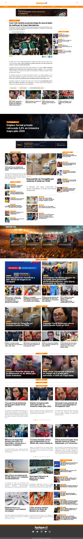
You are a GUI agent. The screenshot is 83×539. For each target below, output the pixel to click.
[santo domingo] (7, 206)
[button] (13, 88)
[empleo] (59, 155)
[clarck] (55, 46)
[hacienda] (59, 164)
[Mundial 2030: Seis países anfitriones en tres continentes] (7, 213)
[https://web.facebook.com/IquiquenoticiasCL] (33, 532)
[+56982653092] (49, 532)
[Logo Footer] (41, 529)
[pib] (59, 181)
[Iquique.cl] (6, 3)
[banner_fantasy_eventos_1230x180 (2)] (41, 16)
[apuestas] (7, 186)
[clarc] (55, 36)
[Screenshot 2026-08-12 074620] (57, 502)
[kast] (57, 494)
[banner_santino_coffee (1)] (41, 148)
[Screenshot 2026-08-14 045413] (57, 464)
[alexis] (57, 472)
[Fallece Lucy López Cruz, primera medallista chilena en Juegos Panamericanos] (7, 193)
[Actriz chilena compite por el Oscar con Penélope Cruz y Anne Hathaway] (57, 510)
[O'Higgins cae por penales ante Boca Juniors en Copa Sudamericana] (55, 52)
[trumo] (57, 479)
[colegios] (57, 487)
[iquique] (41, 5)
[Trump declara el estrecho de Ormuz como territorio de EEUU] (59, 172)
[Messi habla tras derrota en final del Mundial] (7, 220)
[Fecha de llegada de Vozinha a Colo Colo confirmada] (7, 200)
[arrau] (57, 517)
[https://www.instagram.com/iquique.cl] (41, 532)
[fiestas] (59, 189)
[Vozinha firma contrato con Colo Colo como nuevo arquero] (55, 41)
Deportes (13, 234)
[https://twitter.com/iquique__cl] (37, 532)
